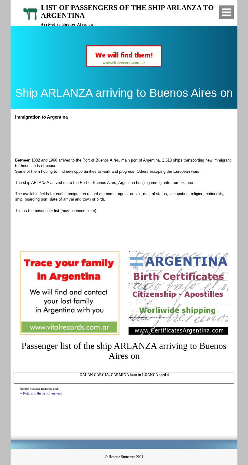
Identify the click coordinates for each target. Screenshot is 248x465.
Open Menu (226, 12)
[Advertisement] (127, 138)
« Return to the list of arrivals (41, 393)
